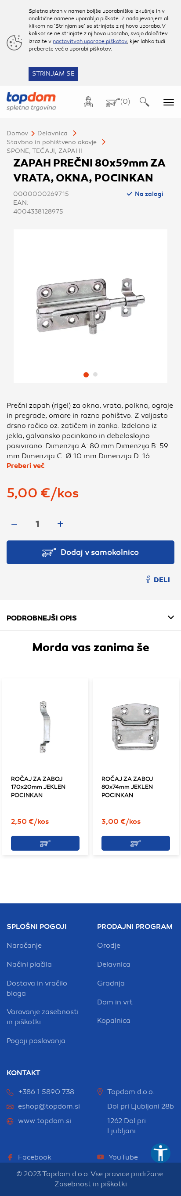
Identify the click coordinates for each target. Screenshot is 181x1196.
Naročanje (24, 945)
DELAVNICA (52, 133)
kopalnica (113, 1020)
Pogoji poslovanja (36, 1041)
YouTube (123, 1157)
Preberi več (25, 465)
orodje (108, 945)
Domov (17, 133)
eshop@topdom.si (49, 1106)
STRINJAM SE (53, 73)
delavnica (113, 964)
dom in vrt (115, 1002)
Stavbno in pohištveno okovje (52, 142)
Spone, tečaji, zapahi (44, 151)
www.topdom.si (44, 1120)
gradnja (111, 983)
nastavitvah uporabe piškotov (90, 41)
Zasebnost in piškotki (90, 1184)
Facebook (34, 1157)
